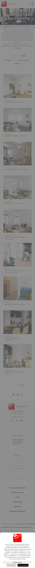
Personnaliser (17, 562)
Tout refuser (11, 565)
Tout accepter (23, 565)
